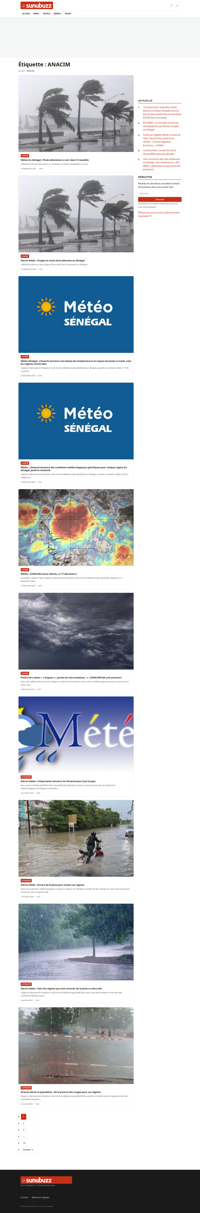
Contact (25, 1197)
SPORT (68, 13)
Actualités (26, 777)
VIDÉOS (57, 13)
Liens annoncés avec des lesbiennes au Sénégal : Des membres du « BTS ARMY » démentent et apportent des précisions (161, 164)
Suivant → (28, 1149)
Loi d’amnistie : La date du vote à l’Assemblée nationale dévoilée (159, 152)
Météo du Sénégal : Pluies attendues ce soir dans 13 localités (55, 159)
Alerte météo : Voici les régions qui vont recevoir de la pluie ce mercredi (61, 988)
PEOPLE (46, 13)
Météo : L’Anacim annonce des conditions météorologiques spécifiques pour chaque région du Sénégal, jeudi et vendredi (74, 469)
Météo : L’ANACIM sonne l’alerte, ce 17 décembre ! (49, 573)
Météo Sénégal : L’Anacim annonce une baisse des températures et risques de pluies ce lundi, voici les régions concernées (76, 362)
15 (24, 1142)
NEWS (36, 13)
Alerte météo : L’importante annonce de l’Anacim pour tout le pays (58, 781)
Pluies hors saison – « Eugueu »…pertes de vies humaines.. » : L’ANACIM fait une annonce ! (71, 677)
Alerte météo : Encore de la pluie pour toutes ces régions (52, 884)
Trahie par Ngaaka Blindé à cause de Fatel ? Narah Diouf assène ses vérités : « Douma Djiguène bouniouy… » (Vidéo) (161, 140)
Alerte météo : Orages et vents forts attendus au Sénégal (53, 260)
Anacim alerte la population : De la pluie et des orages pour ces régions (61, 1092)
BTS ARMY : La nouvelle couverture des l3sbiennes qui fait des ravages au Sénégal (161, 126)
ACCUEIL (26, 13)
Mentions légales (40, 1197)
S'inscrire (160, 199)
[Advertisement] (100, 37)
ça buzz (25, 156)
